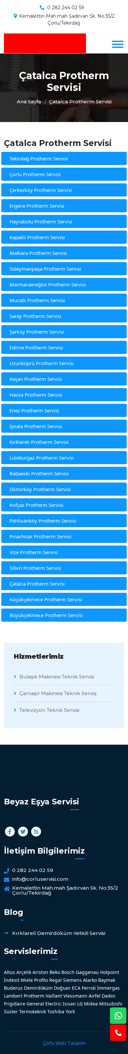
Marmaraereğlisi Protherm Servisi (48, 284)
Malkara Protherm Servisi (38, 253)
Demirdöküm (38, 988)
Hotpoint (109, 972)
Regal (55, 980)
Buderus (13, 988)
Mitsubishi (110, 1004)
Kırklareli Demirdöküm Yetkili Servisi (58, 933)
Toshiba (55, 1011)
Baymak (106, 980)
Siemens (72, 980)
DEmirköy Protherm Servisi (40, 489)
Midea (91, 1004)
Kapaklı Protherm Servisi (37, 237)
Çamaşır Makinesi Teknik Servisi (57, 693)
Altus (9, 972)
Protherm (34, 996)
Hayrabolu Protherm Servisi (41, 221)
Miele (27, 980)
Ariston (40, 972)
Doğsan (62, 988)
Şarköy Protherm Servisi (37, 331)
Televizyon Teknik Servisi (48, 710)
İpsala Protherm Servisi (36, 426)
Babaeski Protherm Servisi (39, 473)
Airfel (94, 996)
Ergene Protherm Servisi (37, 205)
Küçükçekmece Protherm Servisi (46, 599)
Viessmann (75, 996)
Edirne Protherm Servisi (36, 347)
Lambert (13, 996)
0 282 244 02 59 (65, 7)
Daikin (109, 996)
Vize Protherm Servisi (34, 552)
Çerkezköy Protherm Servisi (41, 190)
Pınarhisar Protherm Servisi (41, 536)
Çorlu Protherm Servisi (35, 174)
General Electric (44, 1004)
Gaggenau (87, 972)
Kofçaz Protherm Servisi (36, 505)
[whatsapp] (118, 1015)
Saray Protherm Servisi (35, 316)
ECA (76, 988)
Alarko (90, 980)
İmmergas (108, 988)
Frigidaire (14, 1004)
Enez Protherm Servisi (34, 410)
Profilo (41, 980)
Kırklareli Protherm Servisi (39, 442)
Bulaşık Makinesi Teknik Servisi (56, 676)
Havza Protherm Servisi (36, 394)
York (70, 1011)
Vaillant (54, 996)
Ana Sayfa (29, 101)
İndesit (11, 980)
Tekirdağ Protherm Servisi (39, 158)
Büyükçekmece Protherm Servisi (46, 615)
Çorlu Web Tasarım (64, 1043)
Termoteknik (32, 1011)
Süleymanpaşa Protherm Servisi (45, 268)
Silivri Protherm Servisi (35, 568)
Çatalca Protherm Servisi (80, 101)
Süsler (11, 1011)
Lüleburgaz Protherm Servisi (42, 457)
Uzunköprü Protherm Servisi (42, 363)
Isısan (69, 1004)
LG (80, 1004)
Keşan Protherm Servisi (36, 379)
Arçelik (23, 972)
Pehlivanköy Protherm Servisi (43, 520)
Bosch (68, 972)
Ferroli (89, 988)
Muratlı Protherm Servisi (37, 300)
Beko (55, 972)
